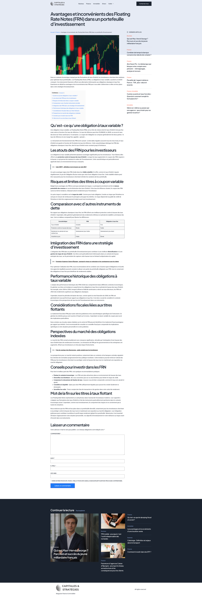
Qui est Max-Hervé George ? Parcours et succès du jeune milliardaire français (137, 41)
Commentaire (55, 433)
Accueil (52, 32)
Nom (52, 458)
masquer (61, 93)
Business (81, 4)
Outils (110, 4)
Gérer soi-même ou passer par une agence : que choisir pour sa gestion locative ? (139, 110)
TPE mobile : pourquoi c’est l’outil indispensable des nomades (111, 536)
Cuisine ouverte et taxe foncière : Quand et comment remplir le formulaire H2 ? (139, 96)
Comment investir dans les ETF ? (139, 552)
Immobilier (96, 4)
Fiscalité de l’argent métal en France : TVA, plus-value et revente (137, 82)
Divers (104, 4)
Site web (53, 473)
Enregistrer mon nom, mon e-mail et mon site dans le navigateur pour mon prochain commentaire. (87, 481)
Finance (88, 4)
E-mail (53, 466)
